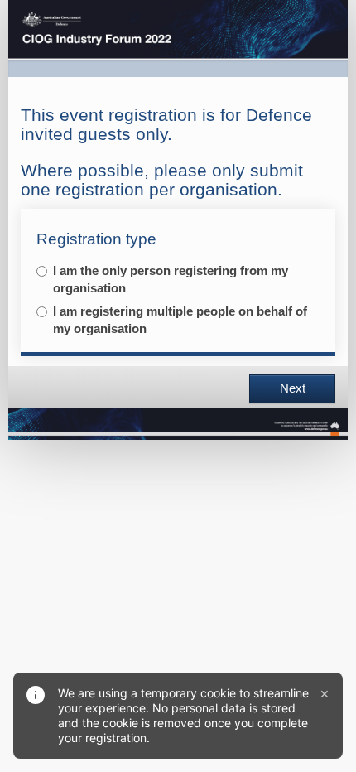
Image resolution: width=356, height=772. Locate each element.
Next (292, 388)
